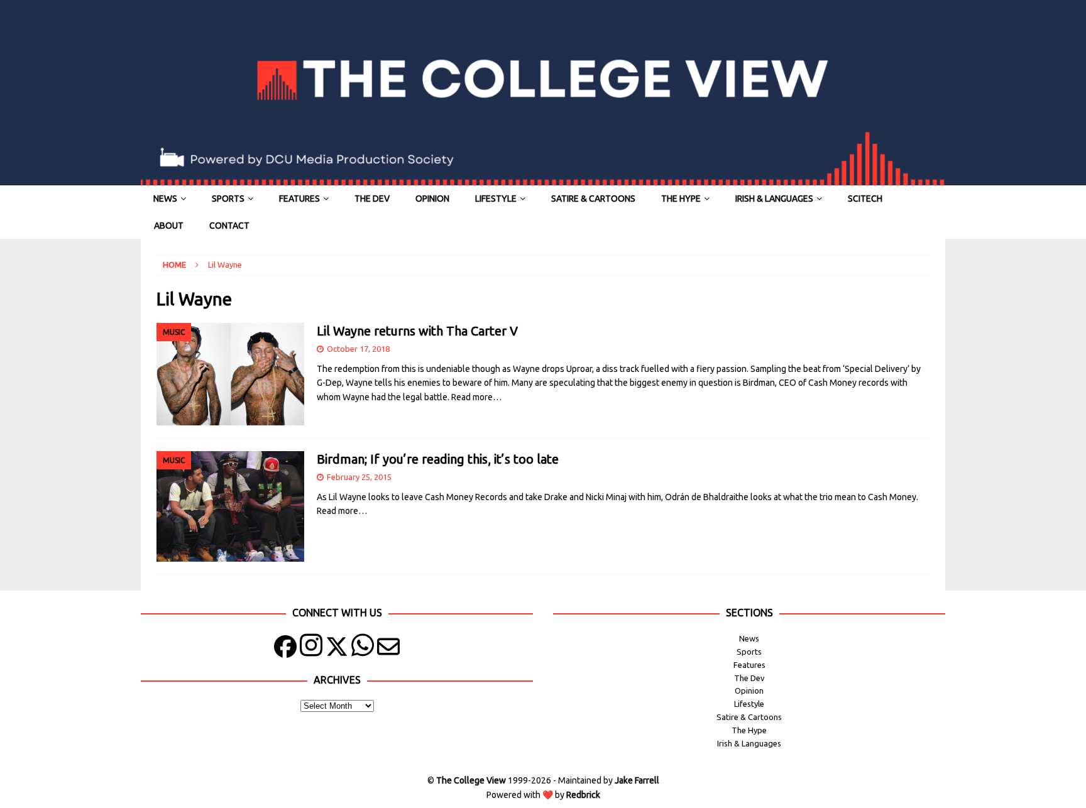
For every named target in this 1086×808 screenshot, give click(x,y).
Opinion (432, 199)
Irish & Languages (774, 199)
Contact (229, 226)
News (165, 199)
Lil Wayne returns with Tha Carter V (417, 331)
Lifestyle (496, 199)
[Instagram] (311, 649)
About (169, 226)
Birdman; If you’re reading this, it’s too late (438, 459)
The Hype (681, 199)
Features (299, 199)
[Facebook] (285, 649)
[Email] (388, 649)
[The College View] (543, 178)
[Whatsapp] (362, 649)
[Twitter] (337, 649)
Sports (228, 199)
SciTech (865, 199)
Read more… (476, 397)
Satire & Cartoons (593, 199)
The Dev (372, 199)
